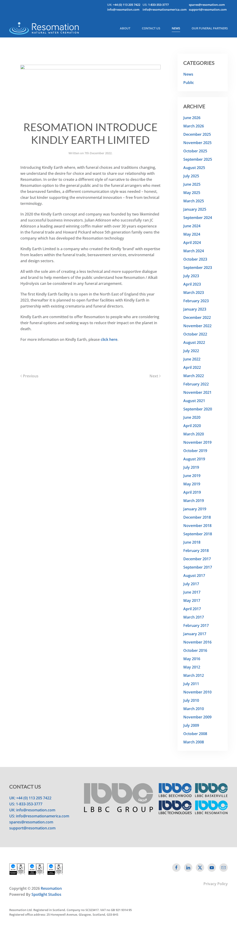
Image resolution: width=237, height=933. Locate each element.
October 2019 (195, 450)
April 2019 (192, 492)
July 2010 (191, 700)
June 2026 (191, 117)
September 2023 (197, 267)
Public (188, 82)
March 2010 (193, 708)
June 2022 (191, 359)
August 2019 (194, 459)
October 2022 (195, 334)
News (176, 28)
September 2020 (197, 409)
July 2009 (191, 725)
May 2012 (191, 667)
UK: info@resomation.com (32, 810)
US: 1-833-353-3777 (25, 804)
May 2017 (191, 600)
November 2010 (197, 692)
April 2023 (192, 284)
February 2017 (196, 625)
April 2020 (192, 425)
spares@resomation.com (207, 5)
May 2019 (191, 484)
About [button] (125, 28)
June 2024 (191, 225)
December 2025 (197, 134)
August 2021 (194, 400)
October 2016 (195, 650)
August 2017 (194, 575)
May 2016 (191, 658)
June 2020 (191, 417)
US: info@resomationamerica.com (39, 816)
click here (109, 339)
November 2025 (197, 142)
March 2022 (193, 375)
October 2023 (195, 259)
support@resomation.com (208, 9)
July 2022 (191, 350)
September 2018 (197, 533)
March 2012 (193, 675)
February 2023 (196, 300)
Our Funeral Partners (210, 28)
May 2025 (191, 192)
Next (154, 376)
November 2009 (197, 717)
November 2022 (197, 325)
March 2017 (193, 617)
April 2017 (192, 608)
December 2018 (197, 517)
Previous (30, 376)
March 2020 (193, 434)
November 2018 (197, 525)
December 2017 (197, 558)
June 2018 (191, 542)
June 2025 (191, 184)
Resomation (51, 888)
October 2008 (195, 733)
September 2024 (197, 217)
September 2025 (197, 159)
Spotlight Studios (46, 894)
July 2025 (191, 176)
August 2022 (194, 342)
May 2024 (191, 234)
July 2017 (191, 583)
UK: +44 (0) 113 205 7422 (30, 798)
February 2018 (196, 550)
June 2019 (191, 475)
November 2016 (197, 642)
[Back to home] (44, 28)
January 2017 (194, 633)
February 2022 (196, 384)
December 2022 (197, 317)
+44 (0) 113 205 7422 (126, 5)
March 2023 (193, 292)
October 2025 (195, 151)
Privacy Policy (215, 883)
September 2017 (197, 567)
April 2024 (192, 242)
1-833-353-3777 (158, 5)
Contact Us (151, 28)
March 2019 (193, 500)
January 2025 (194, 209)
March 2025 (193, 200)
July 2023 (191, 275)
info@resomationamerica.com (165, 9)
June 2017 (191, 592)
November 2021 (197, 392)
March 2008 (193, 742)
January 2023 (194, 309)
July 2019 (191, 467)
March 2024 (193, 250)
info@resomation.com (123, 9)
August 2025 (194, 167)
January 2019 (194, 508)
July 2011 (191, 683)
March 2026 (193, 126)
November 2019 (197, 442)
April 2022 (192, 367)
